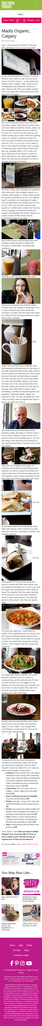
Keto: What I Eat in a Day (10, 898)
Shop (26, 950)
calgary (18, 844)
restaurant (30, 844)
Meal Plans (9, 20)
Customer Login (21, 955)
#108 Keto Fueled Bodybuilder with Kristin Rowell (30, 899)
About (12, 945)
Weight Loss (33, 20)
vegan (36, 844)
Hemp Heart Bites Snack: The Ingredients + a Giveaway (9, 926)
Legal (29, 970)
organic (24, 844)
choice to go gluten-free (19, 143)
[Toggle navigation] (37, 5)
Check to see (20, 48)
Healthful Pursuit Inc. (18, 970)
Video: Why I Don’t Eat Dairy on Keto (30, 924)
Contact (17, 950)
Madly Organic (16, 81)
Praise (29, 945)
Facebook (34, 76)
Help (21, 945)
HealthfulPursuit (8, 5)
